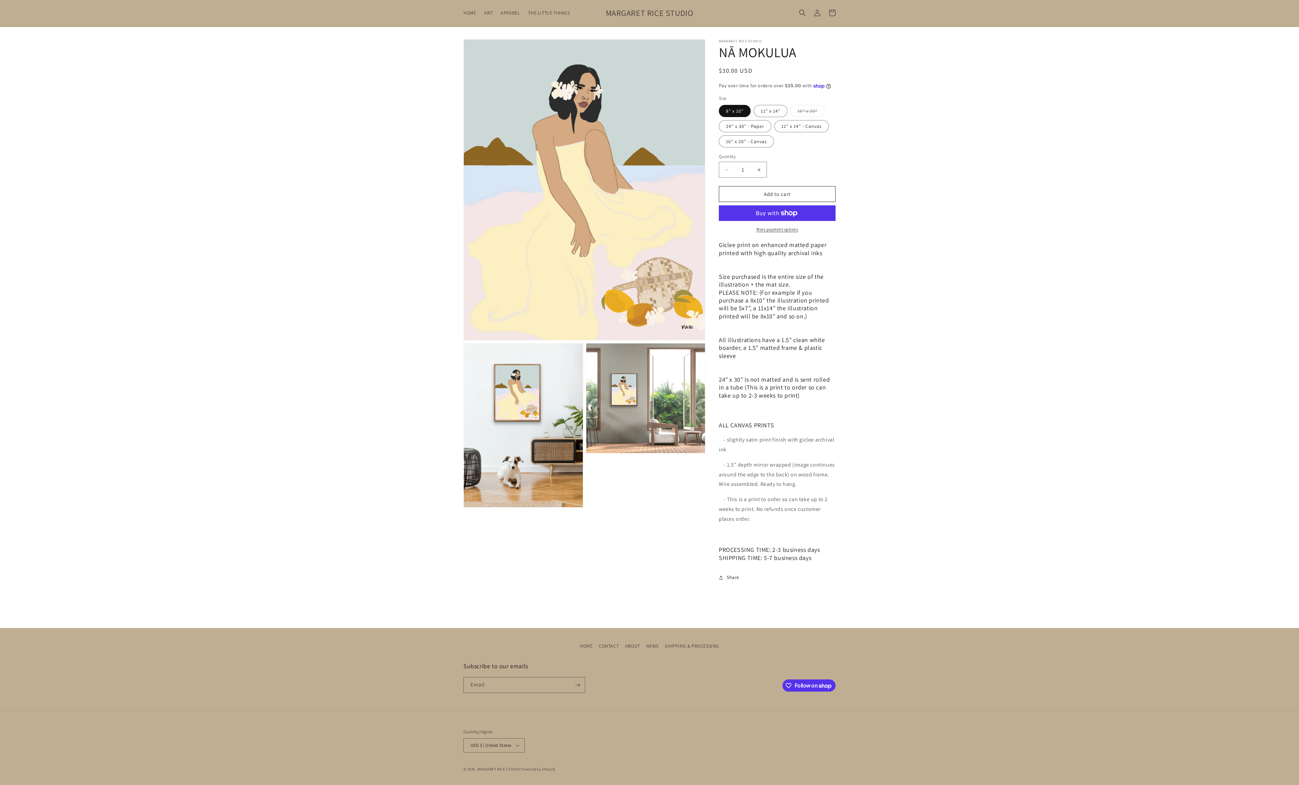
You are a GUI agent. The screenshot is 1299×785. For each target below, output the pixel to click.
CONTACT (609, 646)
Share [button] (733, 577)
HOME (586, 646)
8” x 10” (735, 111)
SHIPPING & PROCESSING (692, 646)
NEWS (652, 646)
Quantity (727, 156)
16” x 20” (811, 112)
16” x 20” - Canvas (746, 141)
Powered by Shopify (538, 769)
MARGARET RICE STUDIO (498, 769)
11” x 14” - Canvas (801, 126)
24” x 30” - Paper (745, 126)
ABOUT (632, 646)
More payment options (777, 229)
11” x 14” (770, 111)
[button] (802, 12)
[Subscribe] (577, 685)
